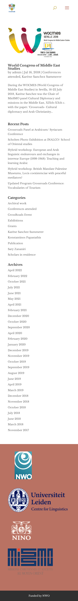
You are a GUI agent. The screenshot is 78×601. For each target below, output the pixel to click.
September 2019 (18, 367)
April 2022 (15, 270)
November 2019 (18, 356)
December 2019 (18, 350)
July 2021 (14, 287)
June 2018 (14, 419)
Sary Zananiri (17, 249)
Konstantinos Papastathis (24, 237)
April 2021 (14, 304)
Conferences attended (22, 209)
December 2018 (18, 396)
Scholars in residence (22, 254)
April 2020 (15, 333)
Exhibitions (15, 220)
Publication (15, 243)
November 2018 (18, 401)
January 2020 (17, 344)
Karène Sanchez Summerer (42, 76)
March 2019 (15, 390)
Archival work (17, 203)
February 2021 (17, 310)
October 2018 (17, 407)
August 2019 (16, 373)
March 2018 (15, 424)
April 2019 (14, 384)
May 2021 (14, 298)
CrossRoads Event (20, 214)
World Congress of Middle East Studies (34, 66)
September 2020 (19, 327)
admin (17, 72)
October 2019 (17, 361)
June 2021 (14, 293)
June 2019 (14, 379)
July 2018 (14, 413)
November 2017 (18, 430)
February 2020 (17, 338)
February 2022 (17, 276)
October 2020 (17, 321)
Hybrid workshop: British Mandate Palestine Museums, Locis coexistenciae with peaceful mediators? (37, 173)
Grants (12, 226)
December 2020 (18, 316)
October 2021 (17, 281)
